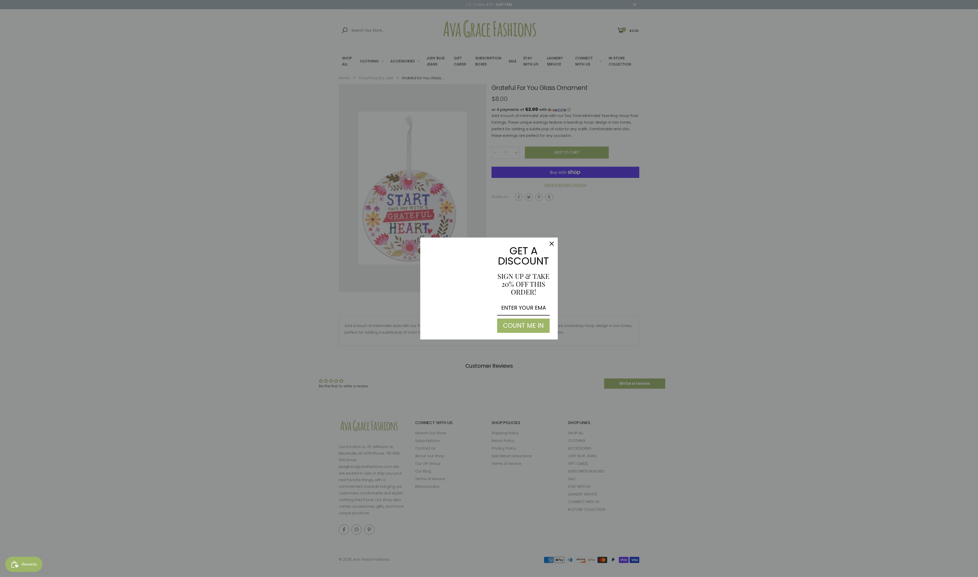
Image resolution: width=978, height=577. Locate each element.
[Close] (552, 244)
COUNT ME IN (523, 325)
